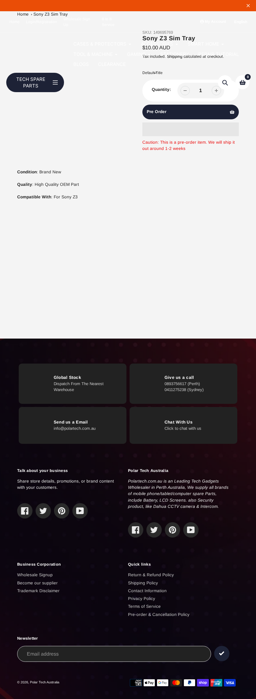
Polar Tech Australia (44, 682)
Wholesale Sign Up (76, 22)
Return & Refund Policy (151, 575)
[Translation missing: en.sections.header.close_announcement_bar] (248, 5)
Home (14, 22)
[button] (190, 129)
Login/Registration (41, 22)
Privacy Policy (141, 598)
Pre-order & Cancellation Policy (159, 614)
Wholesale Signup (35, 575)
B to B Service (108, 22)
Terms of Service (144, 606)
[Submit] (221, 653)
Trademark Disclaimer (38, 590)
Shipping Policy (143, 583)
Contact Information (147, 590)
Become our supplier (37, 583)
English (240, 22)
